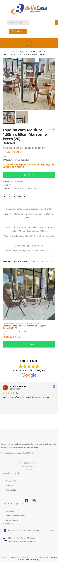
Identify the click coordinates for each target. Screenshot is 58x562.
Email (24, 196)
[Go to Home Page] (3, 51)
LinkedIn (15, 196)
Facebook (5, 196)
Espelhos (36, 188)
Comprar (30, 175)
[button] (29, 44)
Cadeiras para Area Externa (12, 323)
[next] (53, 130)
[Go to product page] (29, 294)
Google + (19, 196)
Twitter (10, 196)
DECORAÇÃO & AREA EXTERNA (21, 188)
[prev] (49, 130)
